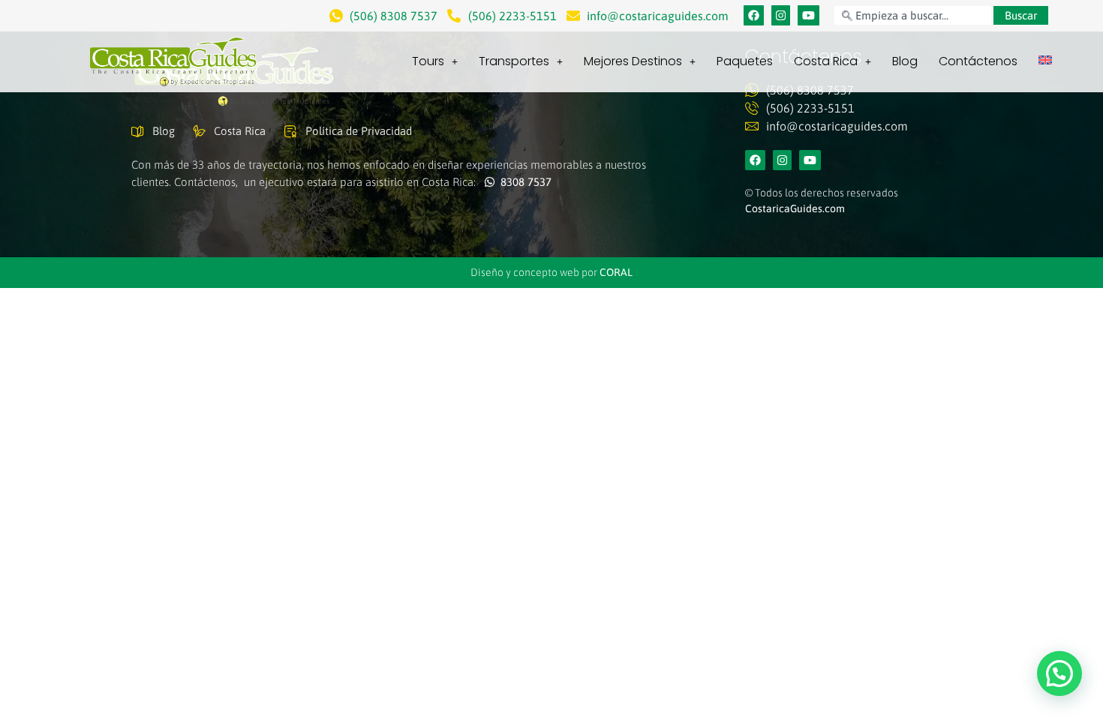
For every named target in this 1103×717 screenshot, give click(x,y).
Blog (905, 61)
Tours (428, 61)
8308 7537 (523, 182)
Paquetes (745, 61)
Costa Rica (826, 61)
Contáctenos (978, 61)
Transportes (514, 61)
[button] (1059, 673)
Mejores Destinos (633, 61)
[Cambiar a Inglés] (1045, 60)
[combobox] (912, 15)
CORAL (616, 272)
